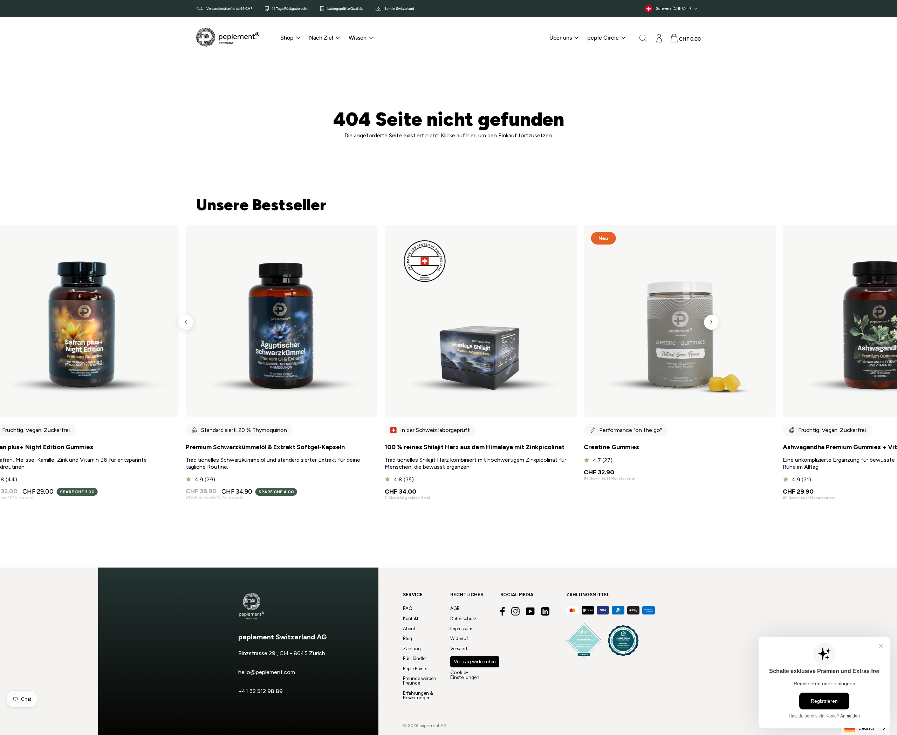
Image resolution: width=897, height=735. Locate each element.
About (409, 628)
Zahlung (412, 648)
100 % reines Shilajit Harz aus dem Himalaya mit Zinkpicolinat (474, 447)
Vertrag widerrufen (475, 662)
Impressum (461, 628)
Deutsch (867, 728)
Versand (458, 648)
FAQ (407, 608)
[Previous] (185, 322)
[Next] (711, 322)
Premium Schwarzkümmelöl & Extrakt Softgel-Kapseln (265, 447)
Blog (407, 638)
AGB (455, 608)
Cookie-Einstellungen (464, 675)
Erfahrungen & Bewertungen (418, 695)
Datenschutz (463, 618)
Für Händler (415, 658)
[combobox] (865, 728)
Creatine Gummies (611, 447)
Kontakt (410, 618)
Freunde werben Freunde (419, 680)
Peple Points (415, 668)
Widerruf (459, 638)
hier (470, 135)
